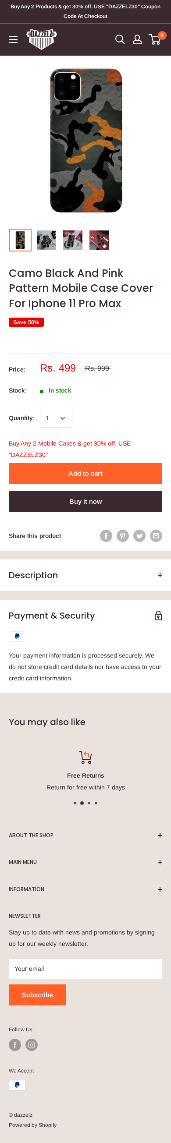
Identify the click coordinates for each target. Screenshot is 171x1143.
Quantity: (22, 417)
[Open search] (120, 39)
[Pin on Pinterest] (123, 536)
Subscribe (37, 994)
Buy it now (85, 501)
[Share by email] (156, 536)
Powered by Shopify (33, 1125)
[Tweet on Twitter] (139, 536)
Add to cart (85, 473)
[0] (155, 39)
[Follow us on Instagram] (31, 1045)
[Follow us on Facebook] (15, 1045)
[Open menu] (13, 39)
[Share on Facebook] (106, 536)
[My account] (137, 39)
